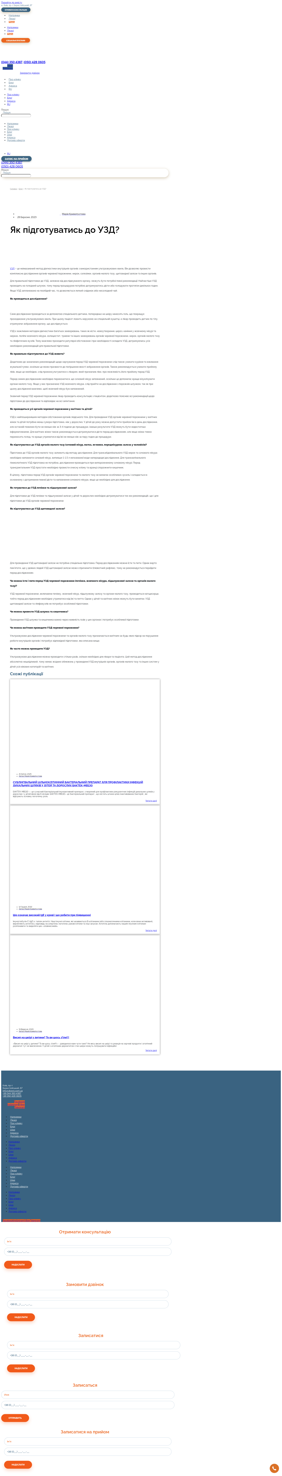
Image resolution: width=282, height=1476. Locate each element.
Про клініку (15, 79)
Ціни (12, 21)
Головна (13, 189)
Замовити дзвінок (30, 73)
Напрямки (14, 15)
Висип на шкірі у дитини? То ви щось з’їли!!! (41, 1037)
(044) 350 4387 (11, 62)
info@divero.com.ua (13, 1090)
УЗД (12, 268)
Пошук (5, 109)
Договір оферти (16, 140)
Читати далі (151, 801)
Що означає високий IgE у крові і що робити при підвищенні (52, 915)
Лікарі (12, 18)
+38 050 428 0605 (12, 1096)
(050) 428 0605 (34, 62)
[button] (85, 118)
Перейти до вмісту (11, 2)
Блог (11, 82)
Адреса (13, 85)
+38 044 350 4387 (12, 1093)
